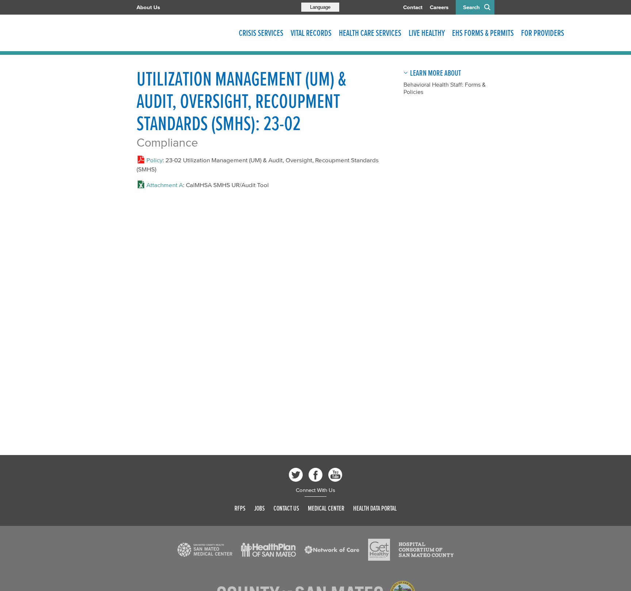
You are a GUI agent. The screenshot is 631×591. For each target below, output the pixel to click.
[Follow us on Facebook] (315, 475)
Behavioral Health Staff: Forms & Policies (445, 88)
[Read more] (204, 550)
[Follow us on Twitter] (296, 475)
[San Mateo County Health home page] (184, 33)
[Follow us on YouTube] (335, 475)
